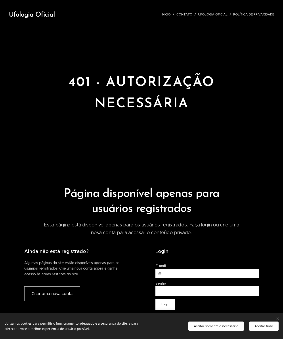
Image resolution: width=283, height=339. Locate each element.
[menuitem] (167, 14)
